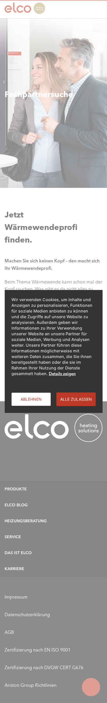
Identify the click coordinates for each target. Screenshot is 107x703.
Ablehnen (31, 399)
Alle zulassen (76, 399)
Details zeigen (62, 373)
